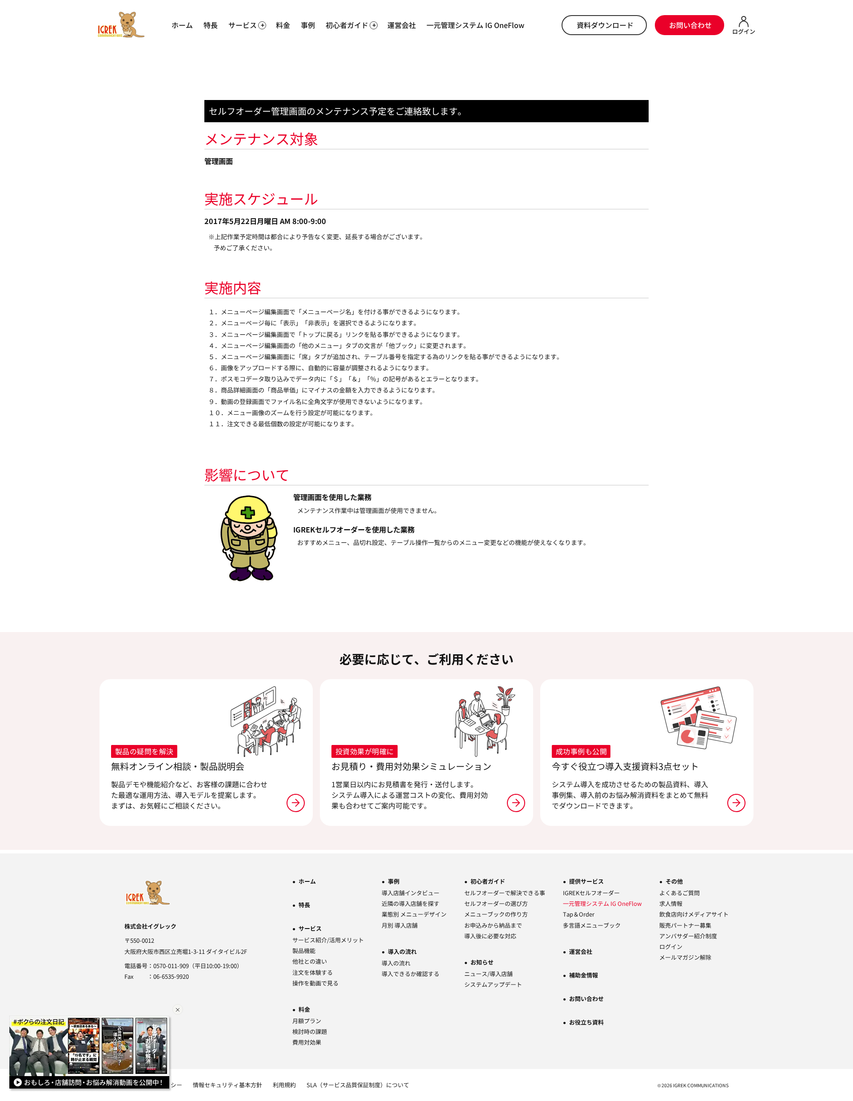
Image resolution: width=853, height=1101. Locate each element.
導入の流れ (402, 951)
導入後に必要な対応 (490, 936)
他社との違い (309, 961)
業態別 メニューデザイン (414, 914)
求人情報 (670, 903)
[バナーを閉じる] (177, 1009)
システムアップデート (493, 984)
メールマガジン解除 (685, 957)
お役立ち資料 (586, 1022)
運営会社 (401, 25)
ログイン (670, 946)
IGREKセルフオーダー (591, 893)
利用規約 (284, 1085)
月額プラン (306, 1021)
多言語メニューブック (592, 925)
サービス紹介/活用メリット (328, 940)
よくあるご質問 (679, 893)
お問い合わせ (690, 25)
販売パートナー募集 (685, 925)
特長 (210, 25)
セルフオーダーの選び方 (496, 903)
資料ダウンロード (605, 25)
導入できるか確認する (410, 973)
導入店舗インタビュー (410, 893)
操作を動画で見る (315, 983)
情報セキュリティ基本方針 (227, 1085)
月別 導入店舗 (400, 925)
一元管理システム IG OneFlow (475, 25)
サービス (310, 928)
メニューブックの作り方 (496, 914)
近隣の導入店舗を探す (410, 903)
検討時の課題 (309, 1031)
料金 (283, 25)
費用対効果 (306, 1042)
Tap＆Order (578, 914)
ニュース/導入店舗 (488, 973)
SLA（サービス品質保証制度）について (358, 1085)
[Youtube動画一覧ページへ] (90, 1054)
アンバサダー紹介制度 (688, 936)
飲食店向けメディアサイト (694, 914)
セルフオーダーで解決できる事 (504, 893)
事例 (308, 25)
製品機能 (303, 950)
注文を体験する (312, 972)
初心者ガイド (487, 881)
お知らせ (482, 962)
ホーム (182, 25)
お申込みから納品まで (493, 925)
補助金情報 (583, 975)
